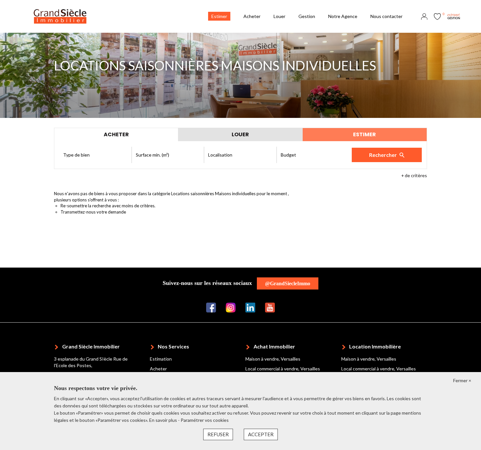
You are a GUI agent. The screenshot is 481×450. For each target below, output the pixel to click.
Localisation (220, 155)
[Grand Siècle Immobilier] (60, 16)
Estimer (219, 16)
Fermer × (462, 380)
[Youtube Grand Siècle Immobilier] (270, 307)
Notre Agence (342, 16)
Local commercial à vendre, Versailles (282, 368)
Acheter (251, 16)
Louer (279, 16)
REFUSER (218, 434)
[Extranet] (453, 16)
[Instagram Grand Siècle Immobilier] (230, 307)
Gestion (306, 16)
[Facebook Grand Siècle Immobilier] (211, 307)
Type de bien (76, 155)
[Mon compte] (424, 16)
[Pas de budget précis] (313, 154)
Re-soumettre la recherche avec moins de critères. (108, 205)
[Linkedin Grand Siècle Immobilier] (250, 307)
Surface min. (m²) (152, 155)
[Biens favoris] (437, 16)
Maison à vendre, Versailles (272, 359)
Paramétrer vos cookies (205, 420)
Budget (288, 155)
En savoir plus (163, 420)
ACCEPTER (261, 434)
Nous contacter (386, 16)
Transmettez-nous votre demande (93, 212)
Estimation (161, 359)
